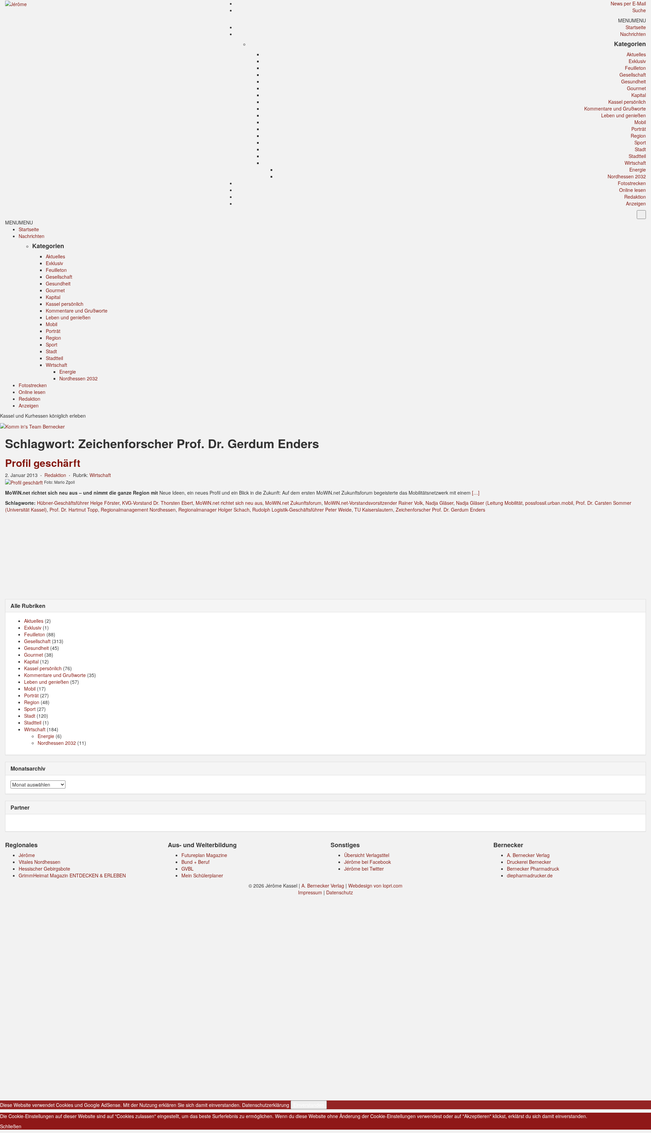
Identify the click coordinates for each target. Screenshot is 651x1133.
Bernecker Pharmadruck (533, 868)
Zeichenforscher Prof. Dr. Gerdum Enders (440, 509)
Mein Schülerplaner (202, 875)
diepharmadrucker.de (530, 875)
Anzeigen (636, 203)
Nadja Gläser (439, 502)
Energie (637, 169)
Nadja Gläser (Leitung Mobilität (489, 502)
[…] (475, 492)
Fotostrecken (632, 183)
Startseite (636, 27)
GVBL (187, 868)
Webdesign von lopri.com (375, 885)
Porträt (638, 128)
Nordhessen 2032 (627, 176)
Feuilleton (635, 67)
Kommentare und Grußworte (615, 108)
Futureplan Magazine (204, 855)
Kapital (638, 95)
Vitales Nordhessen (39, 861)
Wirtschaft (635, 162)
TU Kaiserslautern (373, 509)
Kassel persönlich (627, 101)
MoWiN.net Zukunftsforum (293, 502)
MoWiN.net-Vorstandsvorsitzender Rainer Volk (373, 502)
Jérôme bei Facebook (367, 861)
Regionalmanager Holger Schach (214, 509)
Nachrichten (633, 34)
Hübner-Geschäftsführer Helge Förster (78, 502)
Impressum (310, 892)
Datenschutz (339, 892)
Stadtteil (637, 156)
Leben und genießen (623, 115)
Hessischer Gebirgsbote (44, 868)
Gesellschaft (632, 74)
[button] (632, 20)
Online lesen (632, 189)
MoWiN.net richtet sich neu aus (229, 502)
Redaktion (635, 196)
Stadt (640, 149)
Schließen (10, 1126)
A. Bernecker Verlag (528, 855)
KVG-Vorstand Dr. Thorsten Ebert (157, 502)
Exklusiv (637, 61)
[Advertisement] (325, 555)
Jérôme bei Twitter (364, 868)
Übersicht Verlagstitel (366, 855)
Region (638, 135)
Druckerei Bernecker (529, 861)
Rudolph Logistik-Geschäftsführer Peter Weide (302, 509)
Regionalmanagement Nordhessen (138, 509)
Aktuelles (636, 54)
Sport (640, 142)
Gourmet (636, 88)
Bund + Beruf (195, 861)
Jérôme (27, 855)
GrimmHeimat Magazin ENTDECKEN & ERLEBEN (72, 875)
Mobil (640, 122)
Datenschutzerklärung (265, 1104)
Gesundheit (633, 81)
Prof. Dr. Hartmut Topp (74, 509)
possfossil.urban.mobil (549, 502)
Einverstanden (308, 1104)
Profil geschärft (42, 462)
